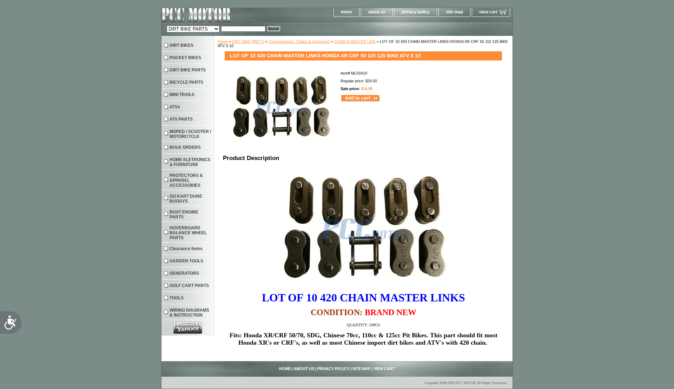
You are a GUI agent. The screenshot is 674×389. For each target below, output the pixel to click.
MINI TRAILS (182, 94)
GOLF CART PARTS (189, 285)
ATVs (175, 106)
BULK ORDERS (185, 147)
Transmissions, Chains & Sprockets (299, 41)
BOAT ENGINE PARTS (184, 214)
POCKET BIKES (185, 57)
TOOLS (177, 297)
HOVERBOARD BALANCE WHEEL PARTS (188, 232)
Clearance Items (186, 248)
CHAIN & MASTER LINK (355, 41)
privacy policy (416, 11)
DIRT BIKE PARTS (248, 41)
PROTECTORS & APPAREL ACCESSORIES (186, 180)
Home (223, 41)
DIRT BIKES (181, 45)
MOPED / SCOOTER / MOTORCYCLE (190, 134)
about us (376, 11)
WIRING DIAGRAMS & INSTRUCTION (189, 313)
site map (454, 11)
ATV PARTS (181, 119)
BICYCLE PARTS (186, 82)
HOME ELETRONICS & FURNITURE (190, 162)
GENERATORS (184, 273)
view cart (488, 11)
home (346, 11)
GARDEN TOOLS (186, 261)
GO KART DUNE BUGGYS (186, 199)
